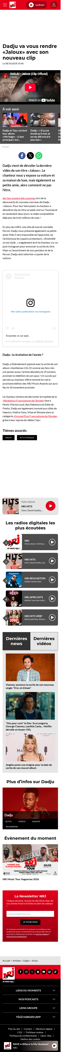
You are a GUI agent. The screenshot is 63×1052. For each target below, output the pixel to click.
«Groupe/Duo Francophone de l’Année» (35, 416)
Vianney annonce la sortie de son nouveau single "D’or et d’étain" (30, 686)
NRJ (27, 540)
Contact (28, 1028)
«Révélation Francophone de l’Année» (23, 400)
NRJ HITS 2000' (33, 615)
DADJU (39, 341)
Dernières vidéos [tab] (44, 641)
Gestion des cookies (30, 1039)
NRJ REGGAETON (35, 578)
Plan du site (14, 1028)
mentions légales (42, 934)
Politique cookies (34, 1032)
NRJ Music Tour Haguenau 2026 (21, 879)
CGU (19, 1032)
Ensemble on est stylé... (18, 335)
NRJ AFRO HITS (34, 597)
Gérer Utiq (46, 1035)
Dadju (9, 815)
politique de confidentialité (16, 936)
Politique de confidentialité (23, 1035)
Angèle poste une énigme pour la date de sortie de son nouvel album (29, 766)
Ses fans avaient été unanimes (19, 198)
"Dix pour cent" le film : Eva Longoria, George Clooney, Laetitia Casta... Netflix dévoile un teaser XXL (29, 726)
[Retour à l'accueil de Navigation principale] (13, 5)
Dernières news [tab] (16, 641)
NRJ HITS (26, 506)
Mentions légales (44, 1028)
